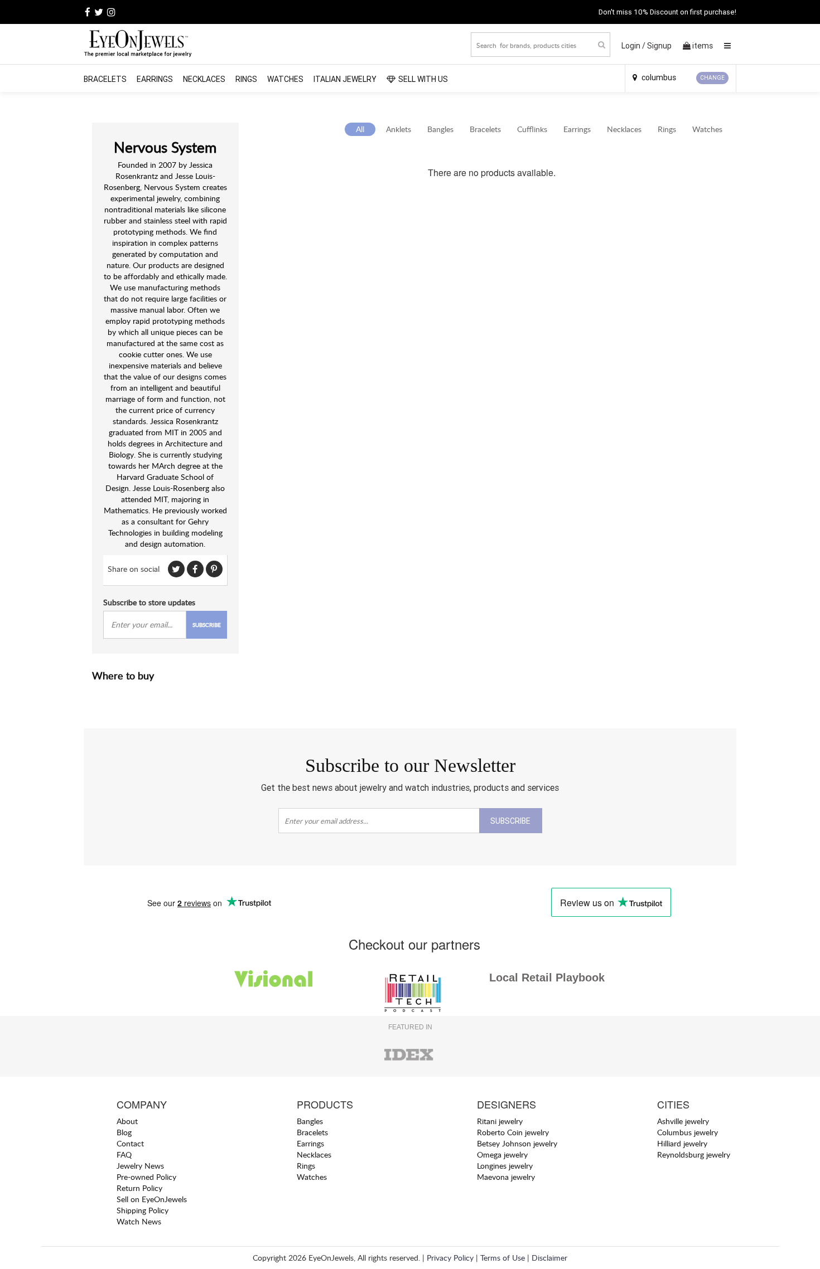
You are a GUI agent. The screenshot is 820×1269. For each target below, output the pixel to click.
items (702, 46)
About (127, 1121)
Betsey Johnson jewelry (517, 1143)
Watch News (139, 1221)
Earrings (155, 79)
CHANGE (712, 77)
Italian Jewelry (345, 79)
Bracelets (105, 79)
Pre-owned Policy (146, 1176)
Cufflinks (532, 129)
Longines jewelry (505, 1165)
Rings (246, 79)
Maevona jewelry (506, 1176)
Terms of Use (502, 1257)
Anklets (398, 129)
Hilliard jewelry (682, 1143)
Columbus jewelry (687, 1132)
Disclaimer (549, 1257)
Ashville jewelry (683, 1121)
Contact (130, 1143)
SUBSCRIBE (206, 625)
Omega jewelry (502, 1154)
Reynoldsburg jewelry (693, 1154)
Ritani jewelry (500, 1121)
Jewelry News (140, 1165)
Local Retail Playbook (547, 977)
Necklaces (204, 79)
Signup (659, 46)
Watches (285, 79)
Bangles (440, 129)
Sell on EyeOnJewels (152, 1199)
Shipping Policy (142, 1210)
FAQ (124, 1154)
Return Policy (139, 1188)
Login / (633, 46)
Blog (124, 1132)
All (360, 129)
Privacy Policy (450, 1257)
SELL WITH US (423, 79)
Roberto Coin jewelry (513, 1132)
